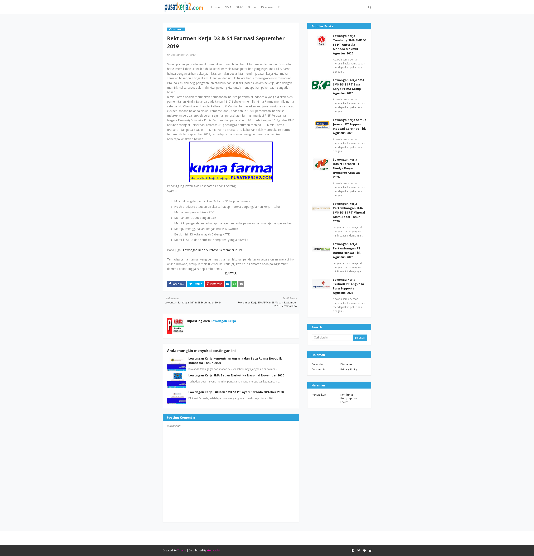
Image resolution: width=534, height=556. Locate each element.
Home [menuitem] (215, 7)
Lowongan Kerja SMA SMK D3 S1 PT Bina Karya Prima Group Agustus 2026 (348, 86)
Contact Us (318, 369)
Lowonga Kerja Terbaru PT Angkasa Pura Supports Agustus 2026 (348, 286)
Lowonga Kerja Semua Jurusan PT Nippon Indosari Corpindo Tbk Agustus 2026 (349, 126)
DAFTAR (231, 273)
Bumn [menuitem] (252, 7)
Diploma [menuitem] (267, 7)
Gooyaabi (213, 550)
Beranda (317, 364)
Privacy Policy (349, 369)
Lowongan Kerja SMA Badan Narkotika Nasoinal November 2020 (236, 375)
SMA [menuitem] (228, 7)
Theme (181, 550)
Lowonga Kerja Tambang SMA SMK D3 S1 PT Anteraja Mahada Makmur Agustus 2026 (349, 44)
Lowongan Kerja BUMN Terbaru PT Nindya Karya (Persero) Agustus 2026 (346, 168)
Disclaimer (347, 364)
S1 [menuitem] (279, 7)
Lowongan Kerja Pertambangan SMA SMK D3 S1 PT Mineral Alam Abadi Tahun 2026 (349, 212)
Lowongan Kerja (223, 321)
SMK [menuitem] (239, 7)
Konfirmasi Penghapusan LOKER (349, 398)
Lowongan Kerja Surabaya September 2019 (212, 250)
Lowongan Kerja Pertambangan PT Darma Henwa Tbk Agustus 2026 (347, 250)
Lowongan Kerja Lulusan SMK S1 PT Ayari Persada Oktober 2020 (236, 392)
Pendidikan (319, 394)
